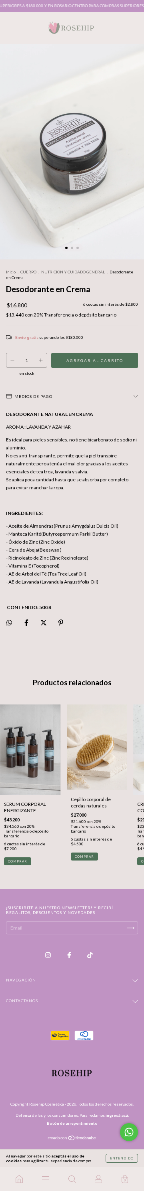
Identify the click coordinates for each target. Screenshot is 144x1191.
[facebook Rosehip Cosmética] (69, 955)
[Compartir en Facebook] (26, 622)
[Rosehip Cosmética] (19, 1179)
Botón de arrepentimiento (72, 1123)
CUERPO (28, 271)
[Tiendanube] (72, 1139)
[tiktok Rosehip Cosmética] (90, 955)
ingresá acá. (117, 1115)
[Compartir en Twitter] (44, 622)
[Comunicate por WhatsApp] (129, 1132)
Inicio (11, 271)
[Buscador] (72, 1179)
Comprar (84, 857)
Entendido (122, 1158)
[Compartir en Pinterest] (61, 622)
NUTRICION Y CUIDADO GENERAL (73, 271)
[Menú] (45, 1179)
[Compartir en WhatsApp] (9, 622)
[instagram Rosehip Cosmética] (48, 955)
